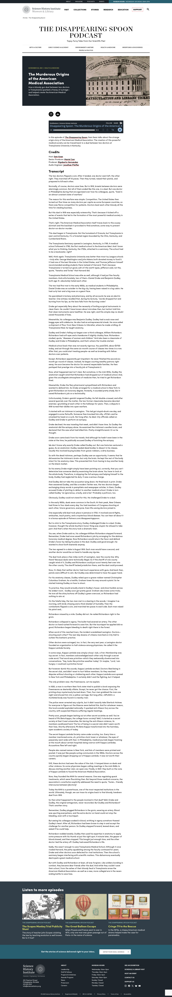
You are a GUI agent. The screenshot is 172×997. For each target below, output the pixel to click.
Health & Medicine (108, 47)
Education (123, 9)
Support (137, 9)
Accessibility (127, 994)
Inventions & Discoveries (132, 47)
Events (101, 1)
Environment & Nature (84, 47)
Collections (80, 9)
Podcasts (91, 1)
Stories (95, 9)
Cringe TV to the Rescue (122, 926)
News (63, 980)
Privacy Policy (101, 994)
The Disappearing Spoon (37, 18)
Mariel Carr (69, 160)
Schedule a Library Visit (135, 969)
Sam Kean (58, 157)
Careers (64, 985)
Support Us (129, 981)
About (68, 1)
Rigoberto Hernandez (68, 162)
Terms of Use (115, 994)
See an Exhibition (132, 965)
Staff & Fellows (66, 972)
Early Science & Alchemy (58, 47)
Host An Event (130, 973)
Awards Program (67, 977)
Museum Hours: (119, 1)
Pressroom (65, 983)
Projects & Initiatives (68, 975)
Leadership (65, 969)
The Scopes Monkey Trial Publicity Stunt (42, 927)
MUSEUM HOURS (98, 965)
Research (108, 9)
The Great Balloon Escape (80, 926)
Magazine (79, 1)
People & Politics (86, 50)
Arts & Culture (35, 47)
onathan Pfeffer (71, 165)
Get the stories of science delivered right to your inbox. (68, 951)
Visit (66, 9)
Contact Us (129, 977)
